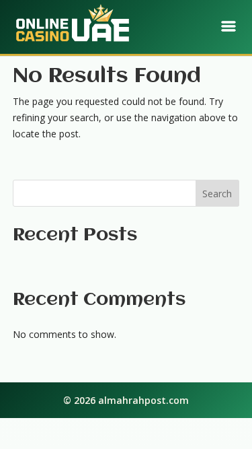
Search (217, 193)
